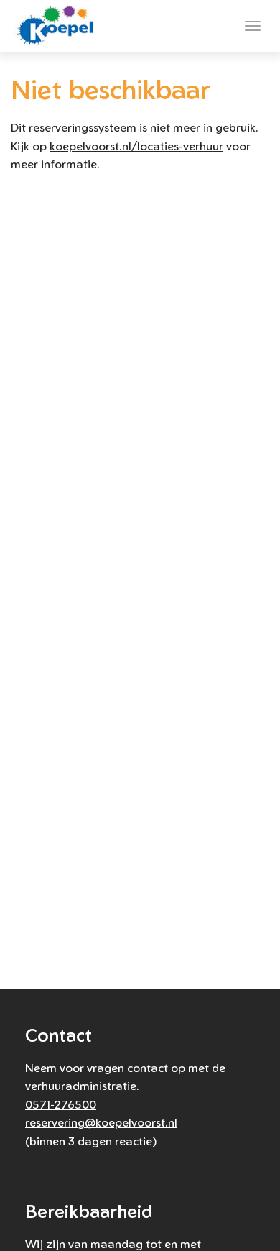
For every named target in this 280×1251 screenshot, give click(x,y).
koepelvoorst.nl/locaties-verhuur (136, 146)
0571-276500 (60, 1104)
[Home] (58, 26)
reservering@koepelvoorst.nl (101, 1122)
